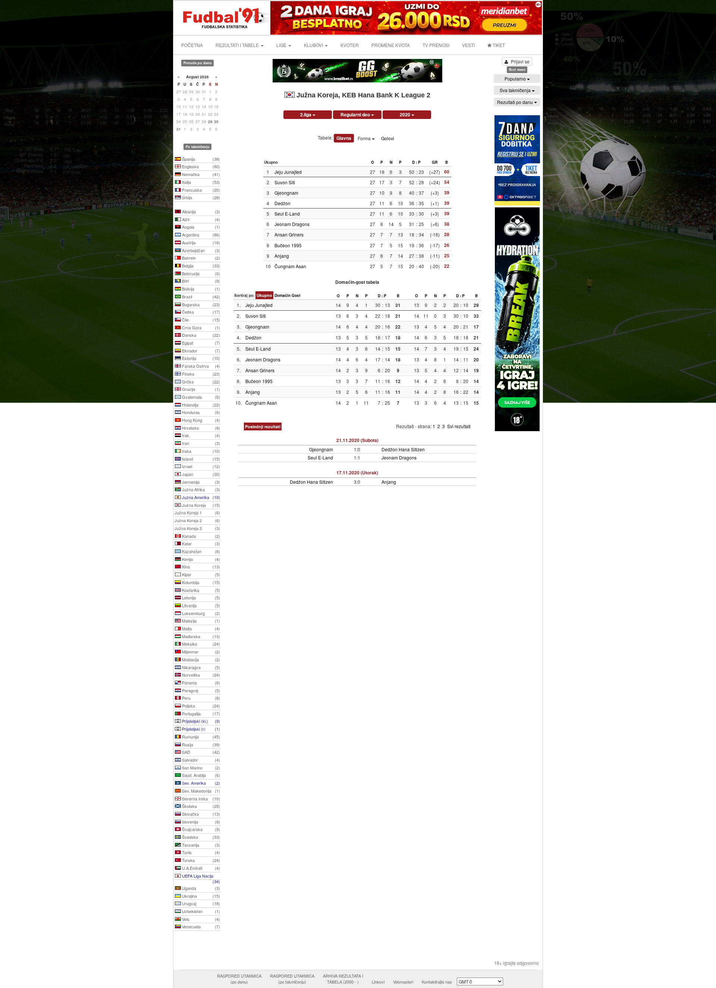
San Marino (200, 768)
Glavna (343, 138)
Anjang (281, 256)
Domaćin (282, 295)
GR (434, 162)
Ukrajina (200, 896)
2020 (405, 114)
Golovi (387, 138)
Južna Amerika (200, 497)
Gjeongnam (286, 192)
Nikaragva (200, 667)
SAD (200, 752)
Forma (365, 138)
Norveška (200, 675)
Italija (200, 182)
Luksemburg (200, 613)
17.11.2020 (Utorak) (357, 472)
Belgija (200, 266)
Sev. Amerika (200, 783)
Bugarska (200, 304)
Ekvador (200, 351)
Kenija (200, 559)
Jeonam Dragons (292, 224)
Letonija (200, 597)
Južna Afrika (200, 489)
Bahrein (200, 258)
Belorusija (200, 273)
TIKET (498, 45)
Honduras (200, 412)
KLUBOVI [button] (314, 45)
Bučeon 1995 (288, 245)
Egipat (200, 343)
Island (200, 459)
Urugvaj (200, 903)
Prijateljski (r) (200, 729)
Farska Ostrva (200, 366)
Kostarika (200, 590)
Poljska (200, 706)
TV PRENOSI (436, 45)
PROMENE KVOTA (390, 45)
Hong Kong (200, 420)
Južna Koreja (200, 505)
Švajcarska (200, 829)
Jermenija (200, 482)
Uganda (200, 888)
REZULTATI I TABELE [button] (238, 45)
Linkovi (378, 982)
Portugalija (200, 713)
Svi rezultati (459, 426)
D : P (416, 162)
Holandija (200, 405)
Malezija (200, 621)
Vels (200, 919)
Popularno (516, 78)
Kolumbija (200, 582)
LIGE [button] (282, 45)
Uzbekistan (200, 911)
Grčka (200, 382)
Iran (200, 443)
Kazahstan (200, 551)
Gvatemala (200, 397)
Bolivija (200, 289)
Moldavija (200, 659)
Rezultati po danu (515, 102)
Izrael (200, 466)
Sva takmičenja (516, 90)
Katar (200, 543)
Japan (200, 474)
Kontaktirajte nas (437, 982)
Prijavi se (520, 61)
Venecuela (200, 926)
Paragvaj (200, 690)
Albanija (200, 211)
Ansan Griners (289, 234)
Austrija (200, 242)
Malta (200, 628)
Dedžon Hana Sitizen (403, 449)
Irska (200, 451)
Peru (200, 698)
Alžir (200, 219)
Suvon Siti (284, 182)
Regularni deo (355, 114)
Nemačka (200, 174)
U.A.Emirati (200, 868)
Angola (200, 227)
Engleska (200, 166)
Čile (200, 320)
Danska (200, 335)
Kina (200, 567)
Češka (200, 312)
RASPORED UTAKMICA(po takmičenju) (292, 979)
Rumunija (200, 737)
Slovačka (200, 814)
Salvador (200, 760)
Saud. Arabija (200, 775)
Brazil (200, 296)
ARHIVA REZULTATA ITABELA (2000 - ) (343, 979)
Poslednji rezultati (262, 426)
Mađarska (200, 636)
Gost (296, 295)
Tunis (200, 852)
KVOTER (349, 45)
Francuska (200, 190)
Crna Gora (200, 327)
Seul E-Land (287, 213)
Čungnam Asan (290, 266)
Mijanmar (200, 652)
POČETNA (192, 45)
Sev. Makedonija (200, 791)
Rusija (200, 744)
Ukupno (264, 295)
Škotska (200, 806)
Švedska (200, 837)
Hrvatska (200, 428)
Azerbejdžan (200, 250)
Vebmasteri (403, 982)
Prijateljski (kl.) (200, 721)
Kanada (200, 536)
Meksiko (200, 644)
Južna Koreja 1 (197, 512)
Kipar (200, 574)
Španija (200, 159)
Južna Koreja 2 (197, 520)
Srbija (200, 197)
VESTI (468, 45)
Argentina (200, 235)
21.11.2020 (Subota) (357, 440)
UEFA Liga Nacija (200, 876)
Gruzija (200, 389)
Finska (200, 374)
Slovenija (200, 822)
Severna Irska (200, 799)
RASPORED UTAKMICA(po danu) (239, 979)
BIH (200, 281)
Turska (200, 860)
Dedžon (282, 203)
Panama (200, 683)
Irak (200, 435)
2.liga (306, 114)
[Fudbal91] (222, 17)
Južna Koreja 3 (197, 528)
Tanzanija (200, 845)
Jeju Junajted (288, 172)
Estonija (200, 358)
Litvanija (200, 605)
